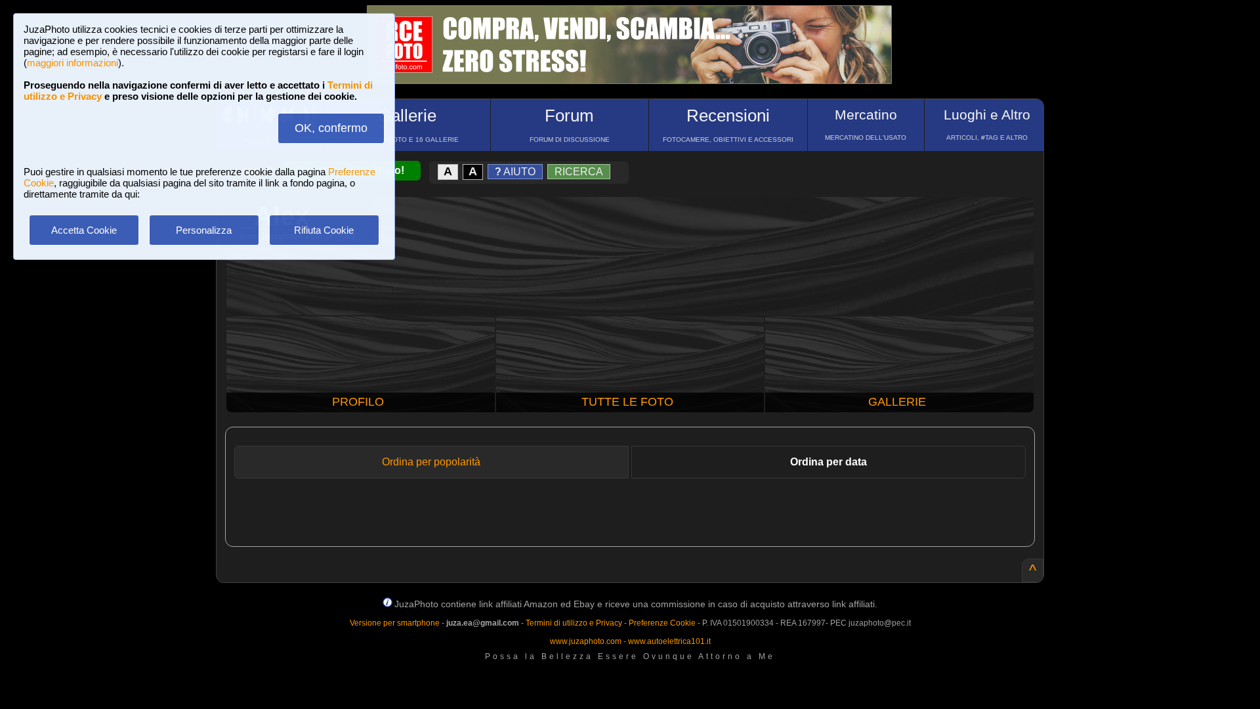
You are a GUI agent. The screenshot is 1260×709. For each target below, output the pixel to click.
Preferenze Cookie (662, 623)
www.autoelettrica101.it (669, 641)
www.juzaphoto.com (585, 641)
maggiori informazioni (72, 62)
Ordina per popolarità (431, 461)
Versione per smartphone (395, 623)
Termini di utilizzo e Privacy (574, 623)
